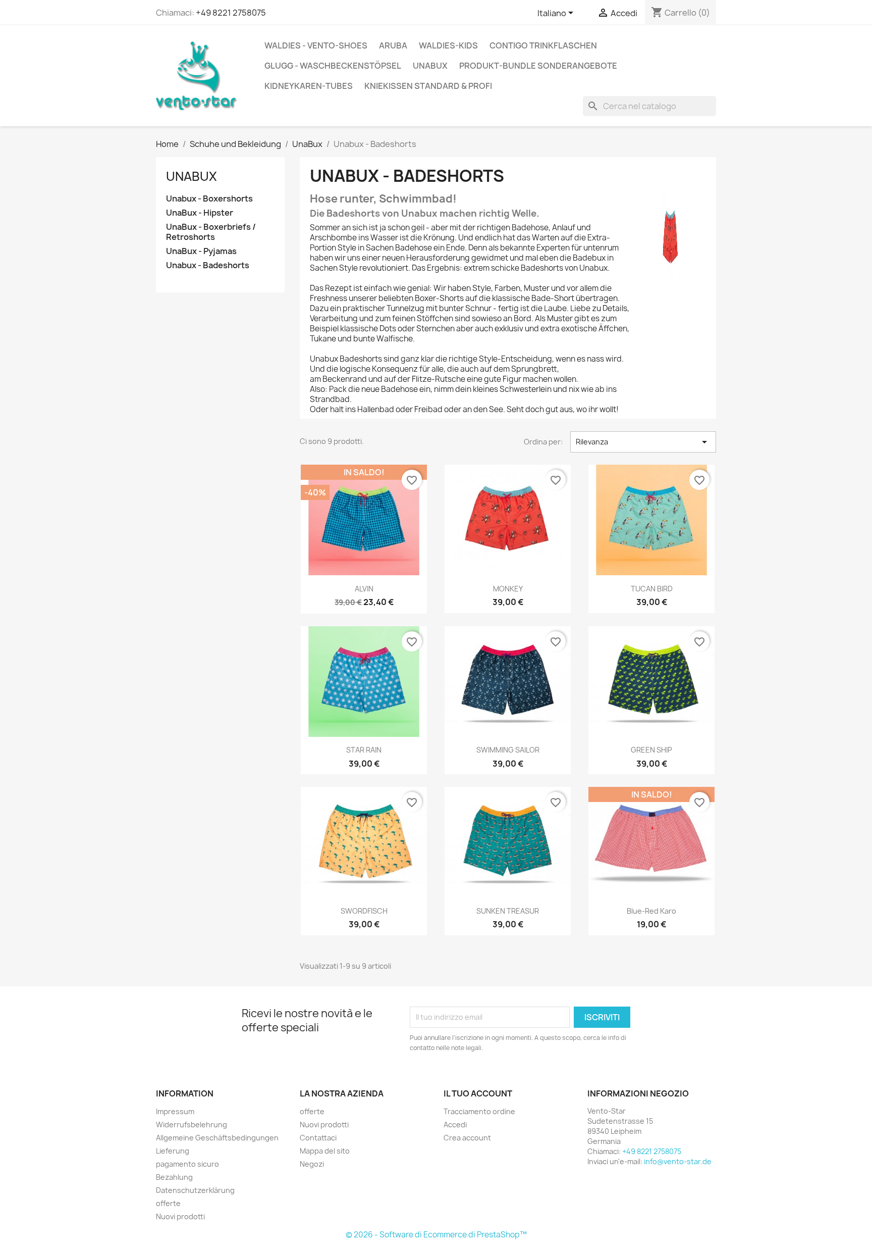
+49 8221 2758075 (231, 12)
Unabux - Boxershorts (209, 198)
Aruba (393, 45)
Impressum (175, 1111)
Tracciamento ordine (479, 1111)
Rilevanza (643, 442)
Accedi (455, 1124)
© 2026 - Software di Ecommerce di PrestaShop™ (436, 1234)
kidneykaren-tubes (308, 85)
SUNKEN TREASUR (507, 911)
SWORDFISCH (364, 911)
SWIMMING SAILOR (507, 750)
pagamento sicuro (187, 1164)
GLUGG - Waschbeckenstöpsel (332, 65)
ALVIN (364, 588)
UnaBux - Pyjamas (201, 251)
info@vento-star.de (678, 1161)
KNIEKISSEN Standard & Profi (428, 85)
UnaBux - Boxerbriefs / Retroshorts (211, 232)
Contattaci (318, 1137)
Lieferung (172, 1151)
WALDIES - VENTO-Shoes (315, 45)
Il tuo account (478, 1093)
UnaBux (430, 65)
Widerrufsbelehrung (191, 1124)
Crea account (467, 1137)
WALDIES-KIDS (448, 45)
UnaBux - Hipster (199, 213)
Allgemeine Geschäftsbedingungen (217, 1137)
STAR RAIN (364, 750)
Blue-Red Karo (651, 911)
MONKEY (508, 588)
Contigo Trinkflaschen (543, 45)
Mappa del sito (325, 1151)
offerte (168, 1203)
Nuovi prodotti (180, 1216)
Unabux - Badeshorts (207, 265)
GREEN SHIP (651, 750)
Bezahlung (174, 1177)
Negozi (312, 1164)
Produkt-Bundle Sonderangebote (538, 65)
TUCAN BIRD (652, 588)
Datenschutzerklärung (195, 1190)
